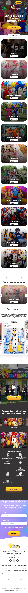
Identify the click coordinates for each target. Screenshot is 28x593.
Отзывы (7, 581)
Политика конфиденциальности (11, 590)
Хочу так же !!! (14, 489)
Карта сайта (21, 590)
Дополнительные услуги (20, 568)
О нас (7, 579)
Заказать (14, 27)
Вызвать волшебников (14, 397)
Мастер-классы (7, 570)
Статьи (20, 576)
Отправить (14, 533)
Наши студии (7, 576)
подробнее (18, 2)
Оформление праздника (7, 573)
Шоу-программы (7, 568)
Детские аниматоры (7, 565)
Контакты (20, 579)
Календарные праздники (20, 565)
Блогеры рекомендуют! (20, 570)
